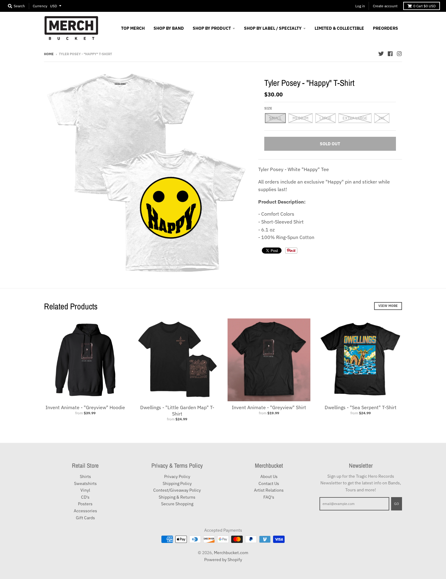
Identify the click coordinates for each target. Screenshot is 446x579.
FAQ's (268, 497)
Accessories (85, 510)
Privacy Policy (177, 476)
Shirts (85, 476)
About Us (269, 476)
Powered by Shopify (223, 559)
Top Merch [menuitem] (133, 28)
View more (388, 306)
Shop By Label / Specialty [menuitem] (273, 28)
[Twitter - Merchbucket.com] (381, 53)
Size (268, 108)
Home (49, 54)
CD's (85, 497)
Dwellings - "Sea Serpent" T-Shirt (361, 407)
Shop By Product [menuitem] (212, 28)
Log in (360, 6)
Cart (424, 6)
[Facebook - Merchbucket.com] (390, 53)
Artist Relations (269, 490)
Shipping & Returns (177, 497)
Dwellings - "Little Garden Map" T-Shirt (177, 410)
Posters (85, 504)
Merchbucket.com (231, 552)
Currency (40, 6)
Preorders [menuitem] (385, 28)
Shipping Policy (177, 483)
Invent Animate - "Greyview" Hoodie (85, 407)
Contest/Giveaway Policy (177, 490)
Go (396, 504)
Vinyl (85, 490)
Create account (385, 6)
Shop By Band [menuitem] (169, 28)
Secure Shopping (177, 504)
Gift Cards (85, 517)
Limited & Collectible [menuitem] (339, 28)
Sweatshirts (85, 483)
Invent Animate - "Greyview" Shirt (269, 407)
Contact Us (268, 483)
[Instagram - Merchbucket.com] (399, 53)
